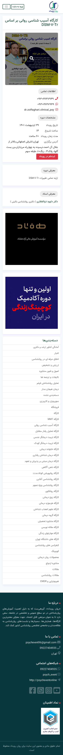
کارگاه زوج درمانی (51, 497)
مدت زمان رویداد (49, 136)
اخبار (56, 353)
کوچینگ (55, 551)
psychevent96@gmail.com (41, 642)
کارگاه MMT (53, 419)
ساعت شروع (51, 131)
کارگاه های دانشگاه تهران (47, 539)
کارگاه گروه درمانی (50, 515)
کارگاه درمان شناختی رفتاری (46, 455)
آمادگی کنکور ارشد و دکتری (46, 347)
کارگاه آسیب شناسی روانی (46, 425)
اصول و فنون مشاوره (49, 371)
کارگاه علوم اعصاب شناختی (46, 509)
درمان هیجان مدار (50, 389)
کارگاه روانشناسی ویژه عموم (46, 485)
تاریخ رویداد (52, 125)
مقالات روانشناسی (50, 575)
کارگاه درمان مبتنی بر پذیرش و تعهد (42, 461)
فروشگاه (55, 407)
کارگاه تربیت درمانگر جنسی (46, 437)
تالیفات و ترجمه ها (50, 377)
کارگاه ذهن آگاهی (50, 467)
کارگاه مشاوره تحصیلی (48, 521)
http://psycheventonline (43, 680)
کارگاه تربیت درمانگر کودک (46, 443)
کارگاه (56, 413)
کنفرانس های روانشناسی (47, 545)
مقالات (55, 569)
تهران (54, 653)
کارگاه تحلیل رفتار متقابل (47, 431)
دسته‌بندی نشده (51, 395)
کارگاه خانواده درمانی (49, 449)
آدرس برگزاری (51, 142)
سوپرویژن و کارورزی (49, 401)
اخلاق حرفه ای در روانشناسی (45, 359)
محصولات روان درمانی (48, 557)
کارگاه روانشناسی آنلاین (47, 479)
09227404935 (48, 648)
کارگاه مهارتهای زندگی (49, 533)
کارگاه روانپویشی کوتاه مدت (46, 473)
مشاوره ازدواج (52, 563)
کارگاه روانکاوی (52, 491)
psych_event (50, 675)
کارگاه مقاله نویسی (50, 527)
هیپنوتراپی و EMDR (49, 581)
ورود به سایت (17, 6)
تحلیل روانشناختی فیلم (48, 383)
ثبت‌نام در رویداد (47, 156)
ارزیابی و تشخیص (50, 365)
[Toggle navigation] (6, 6)
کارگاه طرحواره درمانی (49, 503)
